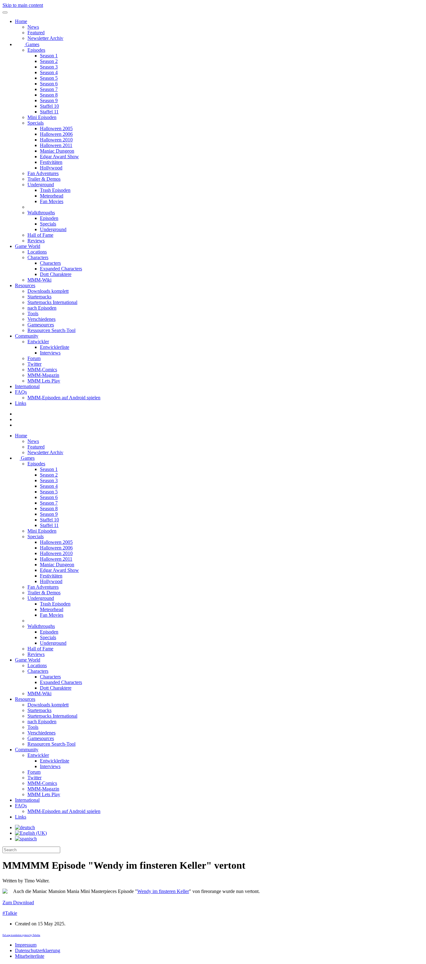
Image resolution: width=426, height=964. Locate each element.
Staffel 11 (49, 111)
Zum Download (18, 902)
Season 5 (49, 78)
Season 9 (49, 100)
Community (26, 336)
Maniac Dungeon (57, 151)
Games (31, 44)
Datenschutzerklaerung (37, 950)
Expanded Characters (61, 268)
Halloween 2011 (56, 145)
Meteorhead (51, 195)
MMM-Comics (42, 369)
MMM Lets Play (43, 380)
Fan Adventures (43, 173)
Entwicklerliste (54, 347)
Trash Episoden (55, 190)
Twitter (34, 364)
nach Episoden (41, 308)
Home (21, 21)
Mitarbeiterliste (29, 956)
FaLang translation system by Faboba (21, 935)
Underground (40, 184)
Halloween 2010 (56, 139)
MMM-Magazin (43, 375)
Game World (27, 246)
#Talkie (9, 913)
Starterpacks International (52, 302)
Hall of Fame (40, 235)
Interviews (50, 352)
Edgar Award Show (59, 156)
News (33, 27)
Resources (25, 285)
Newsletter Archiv (45, 38)
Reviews (36, 240)
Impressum (25, 944)
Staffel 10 (49, 106)
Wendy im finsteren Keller (163, 891)
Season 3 (49, 66)
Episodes (36, 50)
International (27, 386)
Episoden (49, 218)
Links (20, 403)
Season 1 (49, 55)
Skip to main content (22, 5)
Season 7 (49, 89)
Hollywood (51, 167)
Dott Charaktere (55, 274)
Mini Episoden (41, 117)
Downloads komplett (48, 291)
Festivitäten (51, 162)
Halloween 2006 (56, 134)
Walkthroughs (41, 212)
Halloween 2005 (56, 128)
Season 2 (49, 61)
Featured (36, 32)
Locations (37, 251)
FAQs (21, 392)
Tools (32, 313)
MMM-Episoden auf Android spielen (63, 397)
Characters (37, 257)
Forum (34, 358)
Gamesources (40, 324)
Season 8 (49, 94)
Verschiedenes (41, 319)
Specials (35, 123)
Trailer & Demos (44, 179)
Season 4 (49, 72)
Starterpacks (39, 296)
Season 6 (49, 83)
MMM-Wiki (39, 280)
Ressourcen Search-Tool (51, 330)
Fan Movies (51, 201)
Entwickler (38, 341)
